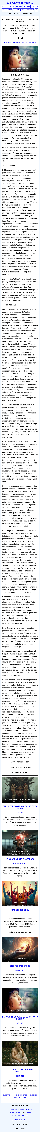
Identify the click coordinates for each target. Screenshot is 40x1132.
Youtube (24, 1115)
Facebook (19, 1112)
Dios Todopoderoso (20, 966)
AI (5, 6)
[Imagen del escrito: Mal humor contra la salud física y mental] (20, 802)
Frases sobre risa (20, 910)
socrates (20, 1076)
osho (20, 914)
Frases (19, 6)
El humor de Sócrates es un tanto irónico (20, 1018)
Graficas (16, 42)
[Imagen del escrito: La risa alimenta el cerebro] (20, 855)
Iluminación (7, 10)
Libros (26, 1120)
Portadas (8, 42)
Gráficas (30, 10)
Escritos (35, 6)
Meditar (16, 10)
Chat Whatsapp (13, 1110)
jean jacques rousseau (20, 970)
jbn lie (20, 812)
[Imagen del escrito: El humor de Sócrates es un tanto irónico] (20, 1013)
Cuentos (11, 6)
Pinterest (28, 1112)
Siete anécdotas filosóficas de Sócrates (20, 1071)
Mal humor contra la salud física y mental (20, 807)
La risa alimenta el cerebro (20, 859)
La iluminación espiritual (20, 3)
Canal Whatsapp (26, 1110)
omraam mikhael (20, 863)
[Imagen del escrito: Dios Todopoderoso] (20, 962)
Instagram (16, 1115)
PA (2, 6)
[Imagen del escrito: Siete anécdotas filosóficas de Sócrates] (20, 1066)
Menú (23, 10)
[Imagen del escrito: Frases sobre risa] (20, 906)
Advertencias (17, 1120)
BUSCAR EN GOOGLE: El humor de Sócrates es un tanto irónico (20, 1096)
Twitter (11, 1112)
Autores (26, 6)
